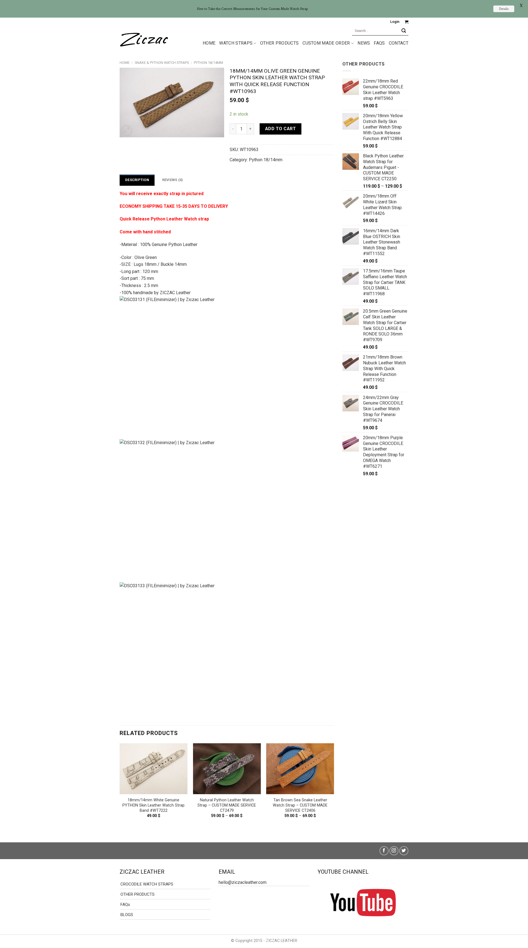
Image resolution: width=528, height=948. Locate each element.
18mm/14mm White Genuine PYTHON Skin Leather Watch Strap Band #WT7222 (153, 805)
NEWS (364, 43)
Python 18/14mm (208, 63)
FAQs (379, 43)
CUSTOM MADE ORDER (326, 43)
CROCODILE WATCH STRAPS (146, 884)
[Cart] (406, 21)
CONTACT (398, 43)
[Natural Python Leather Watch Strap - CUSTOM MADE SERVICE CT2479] (227, 768)
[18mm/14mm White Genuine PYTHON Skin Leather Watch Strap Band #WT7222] (154, 768)
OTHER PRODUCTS (279, 43)
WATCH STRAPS (235, 43)
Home (125, 63)
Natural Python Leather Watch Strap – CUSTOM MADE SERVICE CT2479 (226, 805)
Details (504, 9)
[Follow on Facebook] (384, 850)
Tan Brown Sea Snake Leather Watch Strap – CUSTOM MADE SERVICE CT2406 (300, 805)
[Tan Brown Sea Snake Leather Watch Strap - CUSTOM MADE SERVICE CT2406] (300, 768)
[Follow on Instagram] (393, 850)
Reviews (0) (172, 180)
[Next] (334, 788)
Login (394, 22)
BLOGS (126, 914)
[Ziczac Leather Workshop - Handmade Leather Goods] (144, 39)
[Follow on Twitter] (403, 850)
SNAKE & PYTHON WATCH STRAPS (162, 63)
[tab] (137, 179)
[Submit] (403, 30)
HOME (209, 43)
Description (137, 180)
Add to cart (280, 128)
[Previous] (120, 788)
